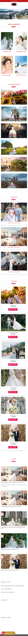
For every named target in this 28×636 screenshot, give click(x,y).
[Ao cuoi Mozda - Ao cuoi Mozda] (14, 4)
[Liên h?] (3, 633)
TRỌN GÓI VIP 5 (13, 305)
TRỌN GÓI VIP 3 (13, 415)
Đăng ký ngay (12, 309)
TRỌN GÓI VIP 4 (13, 442)
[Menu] (2, 4)
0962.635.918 (8, 633)
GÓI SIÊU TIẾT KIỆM (13, 332)
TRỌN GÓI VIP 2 (13, 387)
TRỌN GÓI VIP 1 (13, 360)
